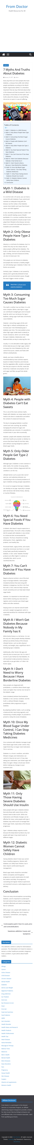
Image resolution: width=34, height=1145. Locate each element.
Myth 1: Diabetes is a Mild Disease (16, 130)
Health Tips (4, 1036)
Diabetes (6, 65)
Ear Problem (5, 997)
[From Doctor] (3, 54)
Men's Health (5, 1055)
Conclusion (9, 182)
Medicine (4, 1052)
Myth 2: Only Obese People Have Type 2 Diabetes (17, 133)
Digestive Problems (7, 991)
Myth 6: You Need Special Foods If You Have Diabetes (17, 151)
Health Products (6, 1030)
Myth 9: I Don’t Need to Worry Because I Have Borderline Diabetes (16, 164)
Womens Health (6, 1085)
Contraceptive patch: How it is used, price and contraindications (18, 925)
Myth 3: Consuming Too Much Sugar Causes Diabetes (17, 138)
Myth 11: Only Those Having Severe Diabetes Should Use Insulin (17, 175)
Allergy (3, 966)
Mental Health (5, 1058)
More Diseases (5, 1061)
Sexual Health (5, 1073)
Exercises (4, 1000)
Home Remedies (6, 1042)
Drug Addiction (6, 994)
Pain (2, 1067)
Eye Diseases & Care (7, 1003)
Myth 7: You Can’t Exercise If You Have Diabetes (17, 155)
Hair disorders (5, 1021)
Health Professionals (7, 1033)
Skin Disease (5, 1076)
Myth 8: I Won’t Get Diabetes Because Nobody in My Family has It (17, 160)
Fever (3, 1006)
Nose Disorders (6, 1064)
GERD (3, 1018)
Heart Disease (5, 1039)
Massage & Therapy (7, 1045)
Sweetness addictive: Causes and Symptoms (19, 932)
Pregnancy (4, 1070)
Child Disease (5, 975)
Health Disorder (6, 1024)
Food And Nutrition (7, 1012)
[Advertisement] (17, 33)
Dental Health (5, 981)
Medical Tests (5, 1049)
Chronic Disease (6, 978)
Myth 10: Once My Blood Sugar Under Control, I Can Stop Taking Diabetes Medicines (16, 169)
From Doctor (17, 6)
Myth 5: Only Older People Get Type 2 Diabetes (17, 147)
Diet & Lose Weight (7, 988)
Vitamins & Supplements (8, 1082)
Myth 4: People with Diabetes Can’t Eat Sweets (16, 142)
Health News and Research (9, 1027)
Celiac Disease (5, 972)
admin (16, 77)
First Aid (3, 1009)
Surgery (3, 1079)
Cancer (3, 969)
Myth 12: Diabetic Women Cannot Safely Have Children (16, 179)
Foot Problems (5, 1015)
